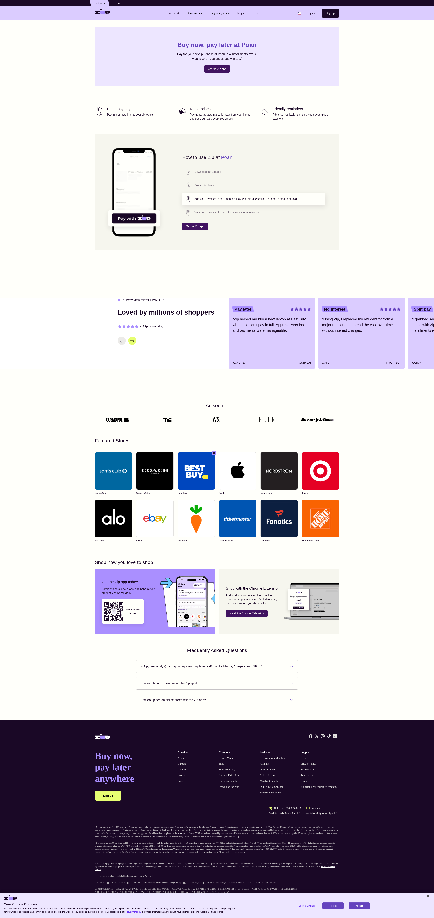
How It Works (226, 757)
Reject (333, 906)
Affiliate (264, 763)
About (181, 757)
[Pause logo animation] (333, 420)
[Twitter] (317, 736)
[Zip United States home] (103, 13)
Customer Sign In (228, 781)
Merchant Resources (271, 792)
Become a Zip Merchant (273, 757)
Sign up (330, 13)
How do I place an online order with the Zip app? (173, 700)
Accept (359, 906)
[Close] (428, 896)
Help (303, 757)
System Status (308, 769)
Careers (182, 763)
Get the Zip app (217, 69)
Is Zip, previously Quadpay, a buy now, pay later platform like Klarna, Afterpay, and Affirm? (201, 666)
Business (118, 3)
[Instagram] (323, 736)
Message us (317, 808)
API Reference (268, 775)
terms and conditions (186, 833)
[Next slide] (132, 341)
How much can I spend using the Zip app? (168, 683)
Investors (182, 775)
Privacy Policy (308, 763)
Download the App (229, 786)
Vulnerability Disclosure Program (319, 786)
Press (180, 781)
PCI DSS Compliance (271, 786)
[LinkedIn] (335, 736)
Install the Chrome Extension (246, 613)
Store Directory (227, 769)
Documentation (268, 769)
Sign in (311, 13)
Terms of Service (310, 775)
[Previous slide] (122, 341)
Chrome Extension (229, 775)
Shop (221, 763)
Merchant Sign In (269, 781)
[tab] (254, 172)
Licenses (305, 781)
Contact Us (184, 769)
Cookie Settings (307, 906)
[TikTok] (329, 736)
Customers (100, 3)
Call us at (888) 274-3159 (288, 808)
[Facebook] (311, 736)
